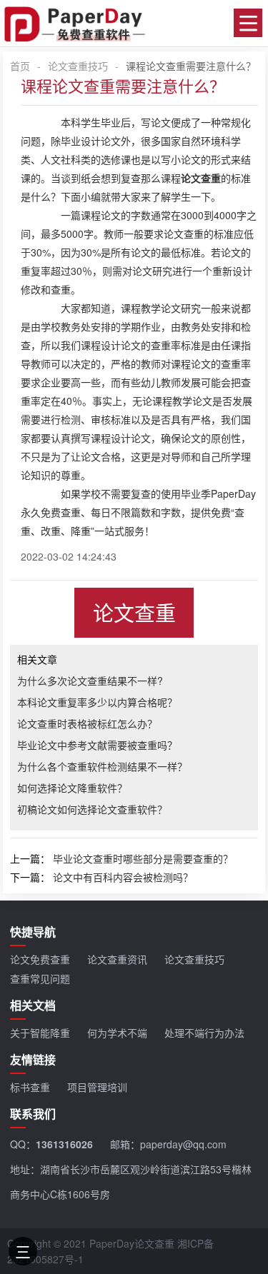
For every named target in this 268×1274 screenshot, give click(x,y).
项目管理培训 (97, 1087)
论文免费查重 (40, 959)
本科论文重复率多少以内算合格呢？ (97, 702)
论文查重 (134, 612)
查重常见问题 (40, 978)
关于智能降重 (40, 1032)
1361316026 (64, 1144)
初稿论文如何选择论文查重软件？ (92, 809)
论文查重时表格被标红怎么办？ (87, 723)
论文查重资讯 (117, 959)
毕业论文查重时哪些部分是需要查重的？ (143, 858)
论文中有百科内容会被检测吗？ (123, 877)
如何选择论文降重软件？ (72, 788)
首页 (20, 66)
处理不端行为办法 (204, 1032)
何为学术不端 (117, 1032)
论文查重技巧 (78, 66)
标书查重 (30, 1087)
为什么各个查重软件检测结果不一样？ (102, 766)
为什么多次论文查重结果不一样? (90, 680)
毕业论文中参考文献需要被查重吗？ (97, 745)
